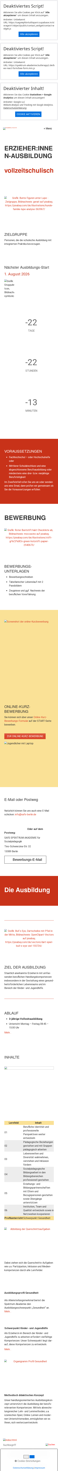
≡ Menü (48, 128)
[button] (25, 736)
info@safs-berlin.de (25, 814)
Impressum (40, 1468)
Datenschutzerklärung (15, 107)
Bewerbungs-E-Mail (27, 860)
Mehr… (7, 1032)
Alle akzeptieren (29, 34)
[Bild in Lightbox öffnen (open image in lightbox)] (29, 212)
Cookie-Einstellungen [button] (28, 1461)
